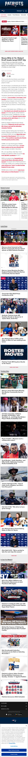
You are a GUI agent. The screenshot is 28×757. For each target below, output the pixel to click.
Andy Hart (9, 73)
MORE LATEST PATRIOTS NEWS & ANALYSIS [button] (14, 51)
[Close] (26, 725)
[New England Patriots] (14, 720)
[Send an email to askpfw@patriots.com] (10, 76)
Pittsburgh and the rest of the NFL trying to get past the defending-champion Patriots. (13, 126)
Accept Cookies (14, 754)
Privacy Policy (12, 743)
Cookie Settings (14, 746)
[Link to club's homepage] (3, 10)
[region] (14, 740)
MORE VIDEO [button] (14, 555)
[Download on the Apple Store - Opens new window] (8, 714)
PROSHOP (19, 10)
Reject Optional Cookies (14, 750)
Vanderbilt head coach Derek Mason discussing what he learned (12, 160)
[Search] (23, 11)
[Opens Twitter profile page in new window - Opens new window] (7, 76)
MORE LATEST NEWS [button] (14, 367)
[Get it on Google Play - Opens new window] (18, 715)
